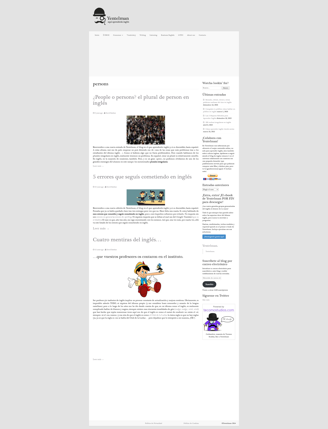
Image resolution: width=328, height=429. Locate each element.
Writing (143, 35)
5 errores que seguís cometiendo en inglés (142, 177)
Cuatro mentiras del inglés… (127, 239)
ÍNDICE (106, 35)
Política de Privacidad (153, 423)
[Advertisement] (164, 58)
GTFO (180, 35)
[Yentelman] (111, 16)
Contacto (202, 35)
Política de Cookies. (191, 423)
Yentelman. (210, 246)
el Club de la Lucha (158, 315)
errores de (123, 217)
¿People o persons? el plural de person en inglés (141, 100)
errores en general (104, 217)
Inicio (97, 35)
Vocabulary (131, 35)
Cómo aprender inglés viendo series (220, 129)
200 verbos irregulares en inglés (218, 122)
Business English (167, 35)
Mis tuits (205, 300)
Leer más (98, 166)
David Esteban (111, 113)
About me (191, 35)
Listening (153, 35)
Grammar (117, 35)
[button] (146, 130)
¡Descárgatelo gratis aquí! (214, 237)
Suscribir (209, 284)
